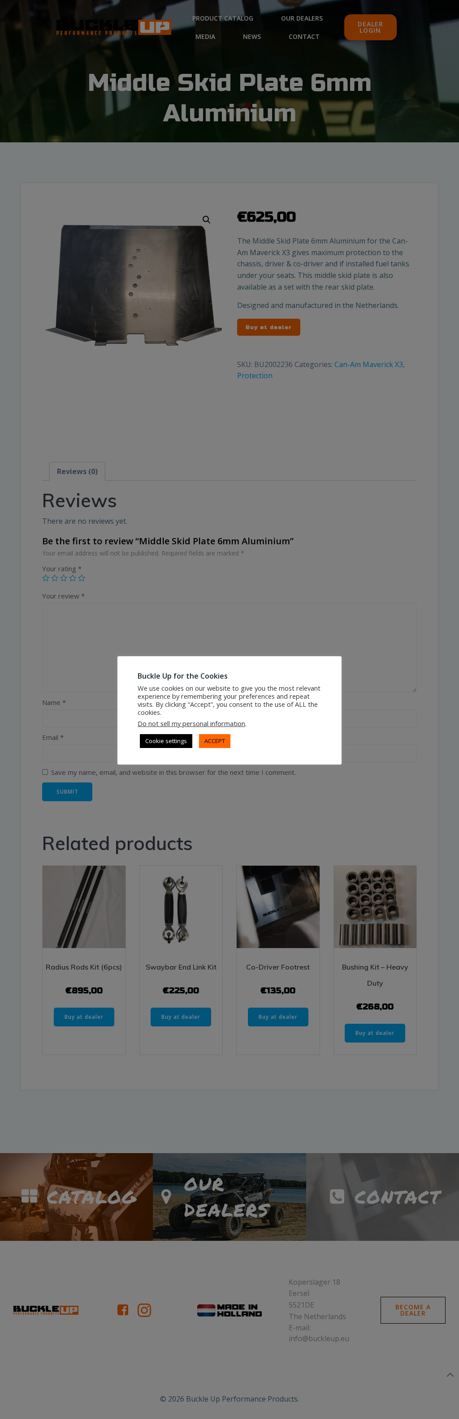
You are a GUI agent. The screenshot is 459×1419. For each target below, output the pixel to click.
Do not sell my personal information (191, 723)
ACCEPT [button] (214, 741)
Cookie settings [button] (166, 741)
